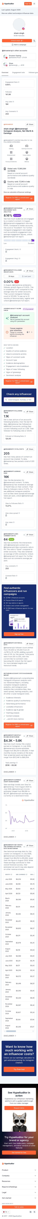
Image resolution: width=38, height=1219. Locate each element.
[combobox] (21, 399)
